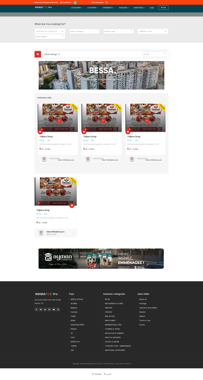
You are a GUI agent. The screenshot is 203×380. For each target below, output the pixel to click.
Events (142, 325)
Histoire (142, 312)
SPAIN (73, 320)
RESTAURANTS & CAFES (114, 303)
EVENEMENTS (108, 7)
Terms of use (144, 320)
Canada (74, 312)
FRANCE (74, 329)
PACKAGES (123, 7)
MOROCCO (75, 342)
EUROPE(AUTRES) (77, 325)
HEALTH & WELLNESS (113, 337)
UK (42, 149)
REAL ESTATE (110, 316)
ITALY (73, 337)
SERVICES (108, 308)
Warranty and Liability (148, 308)
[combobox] (84, 31)
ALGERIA (74, 303)
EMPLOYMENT (110, 320)
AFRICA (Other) (77, 299)
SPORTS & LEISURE (112, 342)
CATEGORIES (76, 7)
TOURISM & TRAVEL (112, 329)
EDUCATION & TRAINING (114, 333)
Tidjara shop (46, 136)
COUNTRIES (92, 7)
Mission (142, 316)
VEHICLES (108, 312)
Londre (47, 149)
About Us (143, 299)
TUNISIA (74, 346)
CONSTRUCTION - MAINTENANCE (118, 346)
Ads (164, 7)
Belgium (74, 308)
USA (72, 350)
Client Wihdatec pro (66, 160)
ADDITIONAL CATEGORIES (115, 350)
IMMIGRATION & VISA (113, 325)
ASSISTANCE (139, 7)
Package (142, 303)
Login (152, 7)
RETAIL (41, 140)
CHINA (73, 316)
